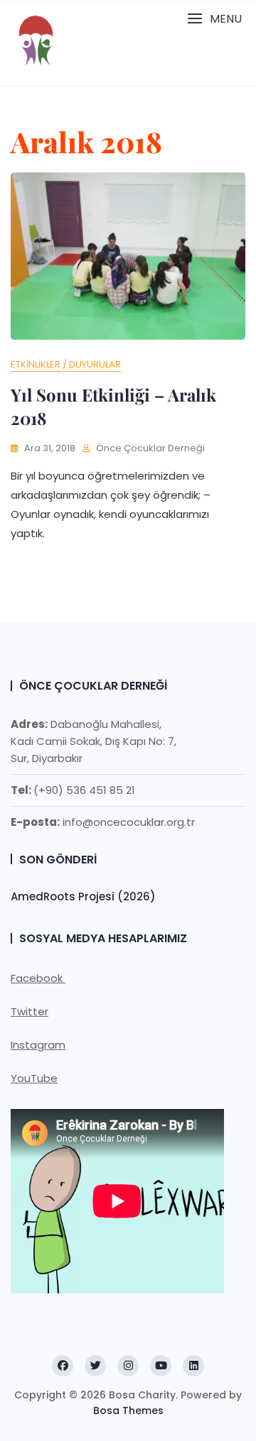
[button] (214, 19)
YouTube (34, 1078)
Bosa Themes (128, 1410)
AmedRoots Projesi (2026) (83, 896)
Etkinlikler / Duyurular (66, 364)
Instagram (38, 1044)
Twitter (29, 1011)
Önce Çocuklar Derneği (150, 448)
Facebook (38, 978)
